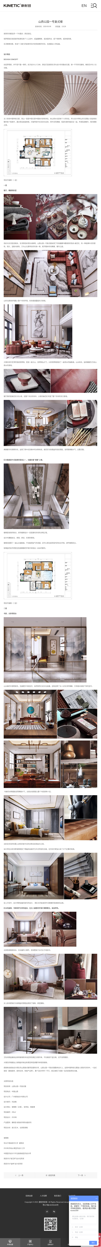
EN (84, 6)
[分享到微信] (54, 1212)
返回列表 (51, 1175)
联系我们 (57, 1196)
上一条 (20, 1175)
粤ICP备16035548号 (51, 1205)
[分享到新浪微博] (47, 1212)
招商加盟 (29, 1196)
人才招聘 (43, 1196)
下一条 (80, 1175)
